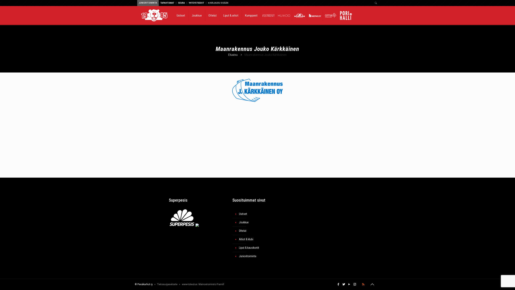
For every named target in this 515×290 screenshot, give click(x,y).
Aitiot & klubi (246, 239)
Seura (181, 3)
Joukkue (244, 222)
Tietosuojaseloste (167, 284)
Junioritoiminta (148, 3)
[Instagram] (355, 284)
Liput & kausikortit (249, 247)
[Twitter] (344, 284)
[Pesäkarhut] (154, 15)
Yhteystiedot (196, 3)
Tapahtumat (167, 3)
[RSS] (363, 284)
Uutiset (243, 213)
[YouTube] (349, 284)
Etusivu (233, 54)
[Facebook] (338, 284)
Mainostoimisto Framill (211, 284)
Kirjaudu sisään (219, 3)
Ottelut (242, 230)
